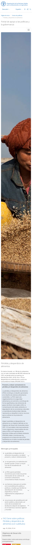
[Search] (29, 9)
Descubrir (5, 9)
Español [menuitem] (18, 9)
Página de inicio (5, 15)
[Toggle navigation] (28, 30)
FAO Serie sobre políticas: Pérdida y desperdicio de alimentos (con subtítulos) (14, 521)
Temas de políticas (17, 15)
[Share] (27, 9)
